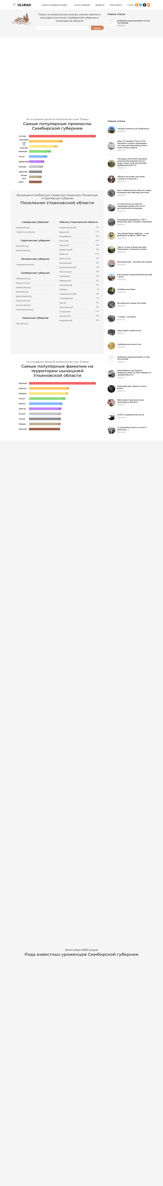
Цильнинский (79, 316)
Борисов (22, 388)
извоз (21, 182)
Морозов (23, 429)
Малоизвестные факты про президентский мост (130, 401)
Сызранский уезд (23, 300)
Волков (22, 414)
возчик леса (24, 177)
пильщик (22, 166)
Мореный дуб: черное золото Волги (132, 387)
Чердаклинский (79, 320)
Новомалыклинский (79, 267)
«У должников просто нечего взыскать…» (132, 428)
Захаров (22, 424)
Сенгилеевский (79, 285)
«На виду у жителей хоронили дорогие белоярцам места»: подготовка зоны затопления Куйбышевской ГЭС (132, 162)
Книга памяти (116, 5)
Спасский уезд (22, 323)
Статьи (130, 5)
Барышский (79, 232)
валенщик (23, 151)
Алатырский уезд (23, 305)
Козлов (22, 419)
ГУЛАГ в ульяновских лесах (130, 415)
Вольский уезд (22, 246)
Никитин (22, 408)
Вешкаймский (79, 236)
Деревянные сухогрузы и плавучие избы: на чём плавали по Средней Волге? (134, 372)
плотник (22, 136)
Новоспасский (79, 271)
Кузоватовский (79, 249)
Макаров (22, 393)
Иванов (22, 403)
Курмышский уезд (23, 287)
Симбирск (79, 289)
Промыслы (99, 5)
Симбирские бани (126, 289)
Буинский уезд (22, 291)
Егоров (22, 398)
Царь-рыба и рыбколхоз (129, 330)
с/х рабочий (24, 146)
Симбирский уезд (23, 278)
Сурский (79, 302)
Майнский (79, 254)
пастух (21, 156)
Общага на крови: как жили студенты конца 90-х (131, 177)
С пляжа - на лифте (126, 317)
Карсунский (79, 245)
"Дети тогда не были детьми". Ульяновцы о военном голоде (132, 248)
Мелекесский (79, 258)
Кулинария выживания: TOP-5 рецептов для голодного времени (134, 221)
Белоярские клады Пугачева (131, 303)
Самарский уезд (22, 227)
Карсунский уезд (23, 283)
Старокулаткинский (79, 294)
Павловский (79, 276)
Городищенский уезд (25, 264)
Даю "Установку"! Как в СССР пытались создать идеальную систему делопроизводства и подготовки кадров (132, 144)
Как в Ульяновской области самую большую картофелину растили (134, 191)
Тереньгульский (79, 307)
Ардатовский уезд (23, 296)
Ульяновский (79, 311)
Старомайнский (79, 298)
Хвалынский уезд (23, 250)
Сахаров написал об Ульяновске (133, 129)
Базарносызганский (79, 227)
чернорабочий (24, 141)
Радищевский (79, 280)
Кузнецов (23, 383)
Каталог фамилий (82, 5)
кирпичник (23, 171)
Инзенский (79, 241)
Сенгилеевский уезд (24, 309)
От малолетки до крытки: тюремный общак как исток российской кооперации (131, 206)
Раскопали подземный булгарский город (134, 275)
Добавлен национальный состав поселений (133, 22)
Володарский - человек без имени (134, 262)
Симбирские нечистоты (129, 344)
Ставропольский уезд (25, 232)
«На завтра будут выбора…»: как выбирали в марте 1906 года (133, 234)
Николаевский (79, 263)
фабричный (24, 161)
